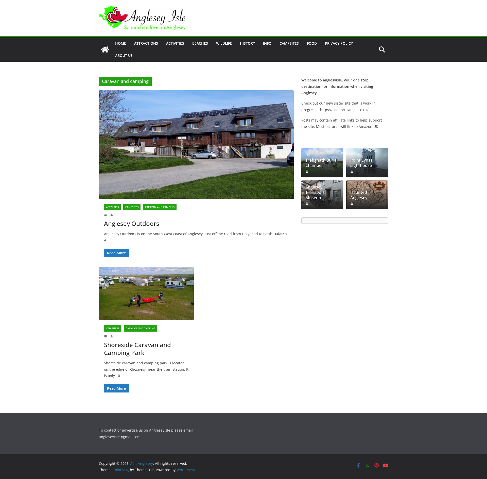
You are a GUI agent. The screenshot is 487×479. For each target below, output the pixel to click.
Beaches (200, 43)
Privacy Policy (339, 43)
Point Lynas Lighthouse (361, 163)
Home (120, 43)
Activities (175, 43)
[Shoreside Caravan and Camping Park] (146, 293)
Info (267, 43)
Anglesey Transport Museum (315, 192)
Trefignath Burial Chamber (321, 163)
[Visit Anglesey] (105, 49)
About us (124, 55)
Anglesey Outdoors (131, 223)
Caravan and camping (160, 207)
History (247, 43)
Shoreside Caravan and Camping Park (137, 348)
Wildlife (224, 43)
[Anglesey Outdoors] (196, 144)
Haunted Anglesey (358, 195)
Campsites (289, 43)
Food (312, 43)
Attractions (146, 43)
